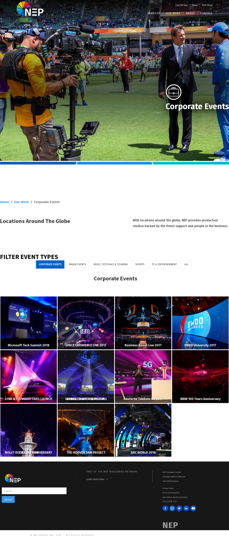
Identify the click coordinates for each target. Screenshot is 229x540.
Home (4, 202)
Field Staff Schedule (170, 481)
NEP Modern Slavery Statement (174, 497)
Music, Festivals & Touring (111, 264)
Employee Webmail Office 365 (173, 477)
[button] (154, 13)
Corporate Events (47, 202)
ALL (186, 264)
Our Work (21, 202)
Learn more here (95, 479)
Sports (139, 264)
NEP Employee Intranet (171, 472)
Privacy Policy (167, 488)
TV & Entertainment (164, 264)
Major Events (77, 264)
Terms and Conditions (171, 493)
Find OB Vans (182, 5)
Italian (195, 5)
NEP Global (207, 5)
